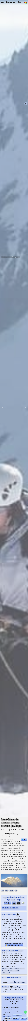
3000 (16, 890)
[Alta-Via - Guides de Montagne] (25, 2)
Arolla (2, 890)
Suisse (6, 890)
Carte (6, 903)
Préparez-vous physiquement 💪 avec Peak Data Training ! (14, 944)
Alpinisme (11, 890)
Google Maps (16, 987)
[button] (2, 2)
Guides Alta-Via (13, 2)
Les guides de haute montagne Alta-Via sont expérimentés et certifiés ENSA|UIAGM (13, 970)
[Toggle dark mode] (25, 103)
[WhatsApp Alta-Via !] (25, 1012)
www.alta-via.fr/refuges (17, 982)
